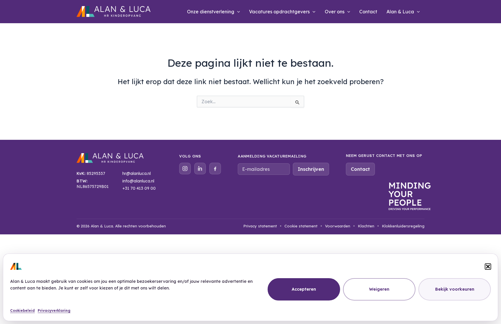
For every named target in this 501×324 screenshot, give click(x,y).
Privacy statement (260, 226)
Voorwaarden (337, 226)
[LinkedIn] (200, 168)
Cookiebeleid (22, 310)
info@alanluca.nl (138, 181)
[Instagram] (185, 168)
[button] (488, 266)
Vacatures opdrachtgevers (279, 12)
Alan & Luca (400, 12)
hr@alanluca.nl (136, 173)
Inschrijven (311, 169)
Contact (368, 12)
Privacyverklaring (54, 310)
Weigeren (379, 289)
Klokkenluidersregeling (403, 226)
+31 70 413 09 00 (139, 188)
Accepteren (304, 289)
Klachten (366, 226)
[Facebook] (215, 168)
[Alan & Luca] (110, 160)
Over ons (334, 12)
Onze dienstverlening (210, 12)
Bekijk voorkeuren (454, 289)
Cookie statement (300, 226)
